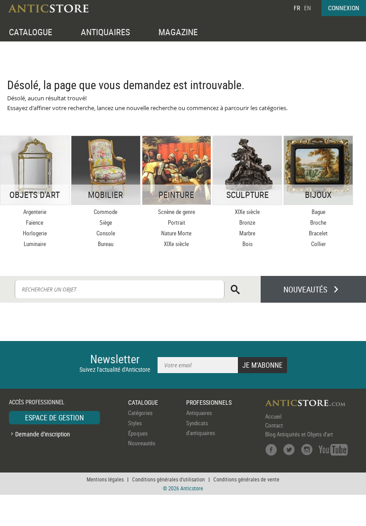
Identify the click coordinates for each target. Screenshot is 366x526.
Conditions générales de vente (246, 479)
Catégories (140, 413)
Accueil (273, 416)
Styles (135, 423)
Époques (138, 433)
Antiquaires (199, 413)
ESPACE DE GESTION (54, 418)
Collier (318, 244)
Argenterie (34, 212)
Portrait (176, 222)
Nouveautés (141, 443)
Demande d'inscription (42, 434)
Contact (274, 425)
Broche (318, 222)
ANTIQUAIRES (105, 32)
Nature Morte (176, 233)
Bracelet (318, 233)
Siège (106, 222)
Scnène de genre (176, 212)
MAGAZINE (178, 32)
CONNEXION (343, 8)
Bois (247, 244)
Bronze (247, 222)
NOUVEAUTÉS (305, 289)
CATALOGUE (30, 32)
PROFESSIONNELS (209, 402)
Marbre (247, 233)
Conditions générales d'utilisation (168, 479)
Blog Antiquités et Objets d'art (299, 434)
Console (105, 233)
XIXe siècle (176, 244)
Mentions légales (105, 479)
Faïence (34, 222)
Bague (318, 212)
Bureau (105, 244)
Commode (105, 212)
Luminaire (35, 244)
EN (307, 8)
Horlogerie (35, 233)
